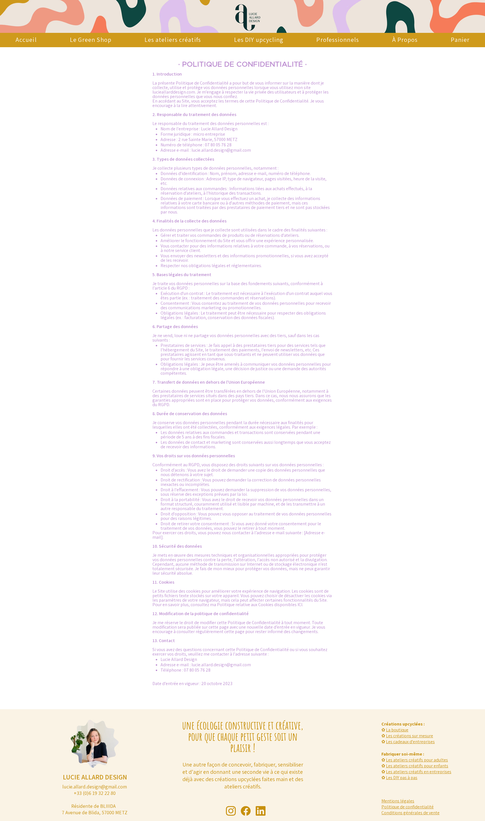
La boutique (397, 730)
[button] (337, 39)
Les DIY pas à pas (401, 778)
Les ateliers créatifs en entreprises (418, 772)
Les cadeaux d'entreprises (410, 742)
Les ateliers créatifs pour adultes (417, 760)
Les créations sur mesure (409, 736)
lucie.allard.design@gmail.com (221, 150)
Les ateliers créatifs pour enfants (417, 766)
